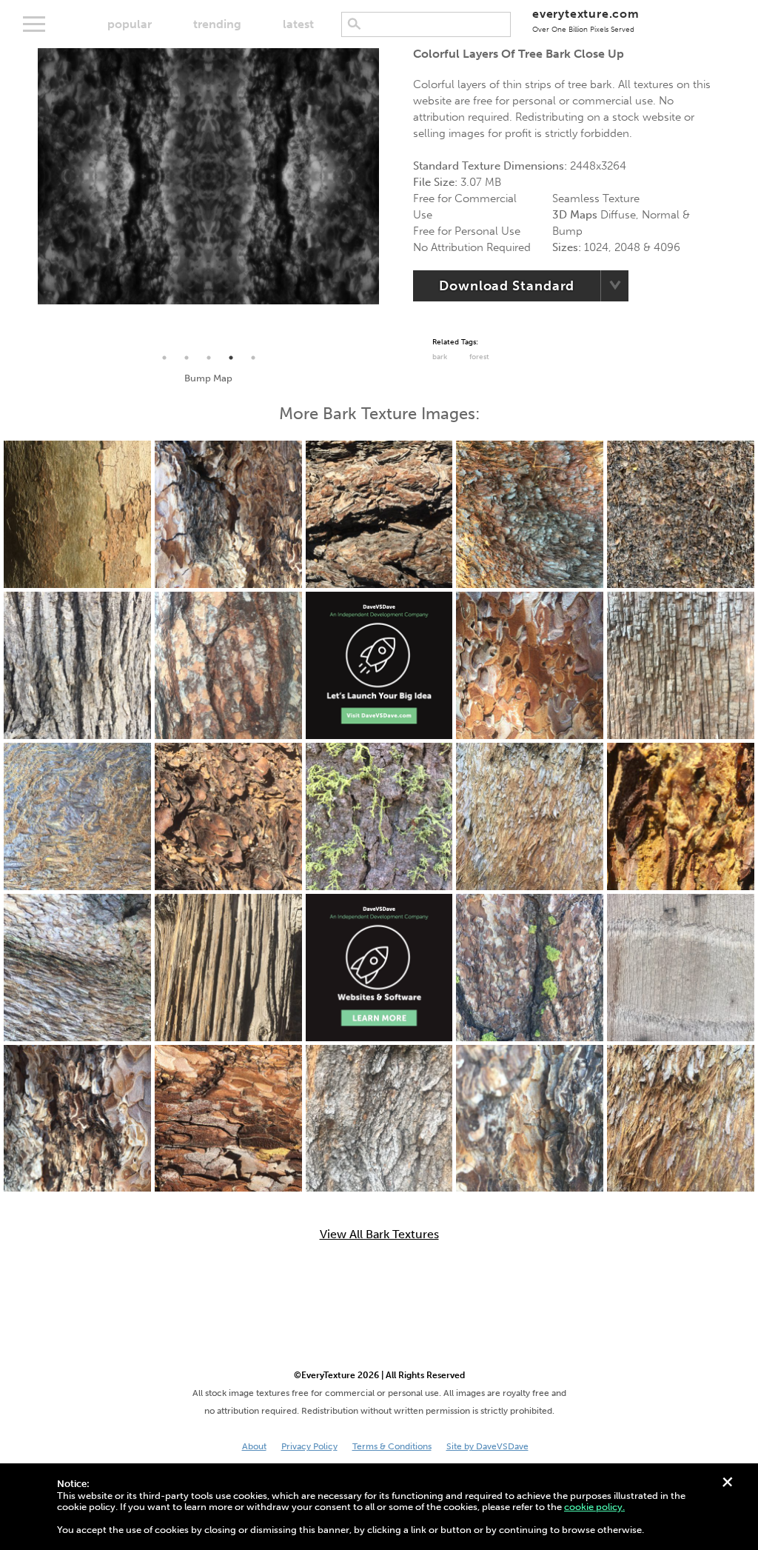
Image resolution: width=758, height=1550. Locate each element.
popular (129, 24)
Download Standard (506, 286)
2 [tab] (186, 357)
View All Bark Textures (379, 1234)
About (254, 1446)
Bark (439, 357)
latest (298, 24)
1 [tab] (164, 357)
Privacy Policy (309, 1446)
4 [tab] (231, 357)
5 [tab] (253, 357)
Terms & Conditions (392, 1446)
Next (390, 197)
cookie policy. (594, 1506)
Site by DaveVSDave (487, 1446)
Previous (26, 197)
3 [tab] (208, 357)
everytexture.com (586, 20)
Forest (479, 357)
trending (217, 24)
